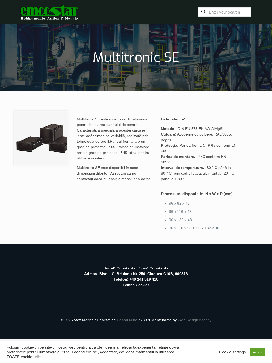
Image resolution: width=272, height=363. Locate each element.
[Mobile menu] (182, 11)
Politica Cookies (136, 285)
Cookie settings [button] (232, 352)
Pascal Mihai (128, 320)
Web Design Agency (194, 320)
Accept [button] (257, 352)
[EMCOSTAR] (49, 12)
